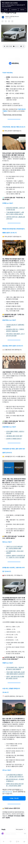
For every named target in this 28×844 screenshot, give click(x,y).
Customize (14, 9)
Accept (5, 9)
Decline (22, 9)
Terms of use (20, 5)
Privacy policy (10, 5)
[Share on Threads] (9, 21)
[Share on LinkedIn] (12, 21)
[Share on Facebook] (2, 21)
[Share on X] (6, 21)
